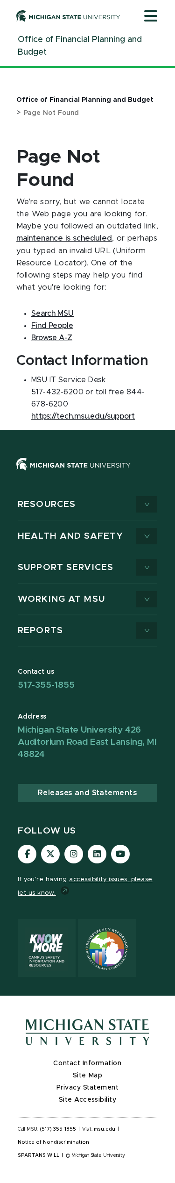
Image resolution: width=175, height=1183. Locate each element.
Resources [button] (47, 504)
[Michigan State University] (68, 16)
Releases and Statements (87, 793)
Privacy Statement (87, 1087)
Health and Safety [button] (70, 536)
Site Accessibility (88, 1100)
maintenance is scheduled (64, 238)
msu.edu (104, 1129)
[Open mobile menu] (150, 16)
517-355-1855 (46, 685)
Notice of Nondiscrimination (53, 1142)
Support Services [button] (65, 567)
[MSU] (73, 473)
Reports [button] (40, 630)
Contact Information (87, 1063)
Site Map (87, 1075)
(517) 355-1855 (58, 1129)
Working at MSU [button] (61, 599)
